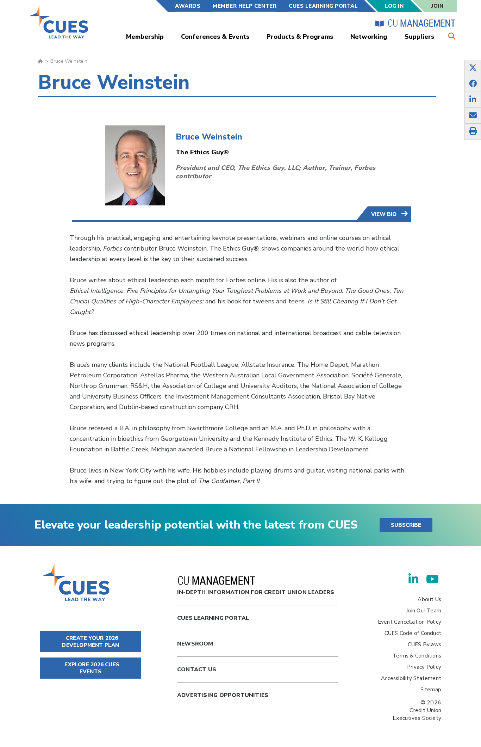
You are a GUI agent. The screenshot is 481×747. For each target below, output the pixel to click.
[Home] (59, 22)
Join (437, 6)
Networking (368, 36)
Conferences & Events (215, 36)
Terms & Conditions (417, 655)
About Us (429, 599)
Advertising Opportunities (222, 695)
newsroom (195, 644)
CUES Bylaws (424, 644)
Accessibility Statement (411, 678)
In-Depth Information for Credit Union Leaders (255, 592)
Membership (145, 36)
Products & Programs (300, 36)
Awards (187, 6)
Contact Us (196, 669)
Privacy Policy (424, 667)
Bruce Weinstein (209, 136)
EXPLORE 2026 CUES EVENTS (91, 668)
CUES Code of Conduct (413, 633)
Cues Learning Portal (213, 618)
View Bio (384, 214)
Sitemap (430, 689)
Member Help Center (244, 6)
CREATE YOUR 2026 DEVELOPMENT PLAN (90, 642)
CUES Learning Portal (323, 6)
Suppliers (419, 36)
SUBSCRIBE (406, 525)
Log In (394, 6)
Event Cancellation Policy (409, 621)
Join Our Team (423, 610)
